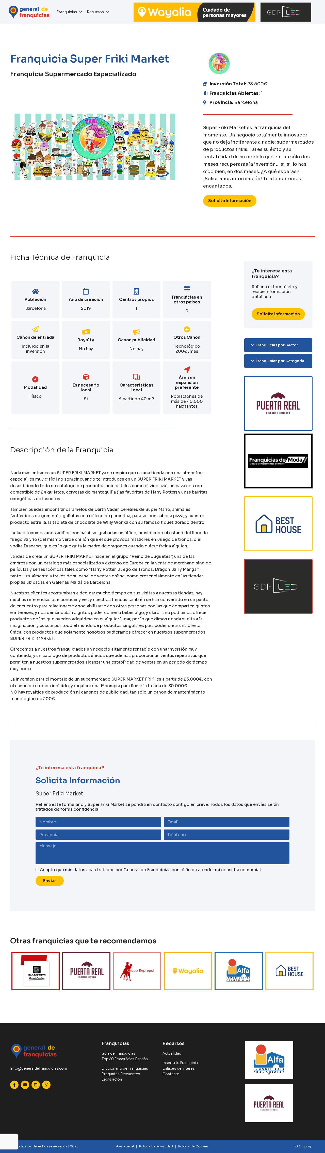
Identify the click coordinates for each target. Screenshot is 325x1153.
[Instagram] (46, 1085)
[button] (18, 147)
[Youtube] (25, 1085)
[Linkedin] (35, 1085)
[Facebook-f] (14, 1085)
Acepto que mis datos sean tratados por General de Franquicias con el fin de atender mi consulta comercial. (151, 869)
